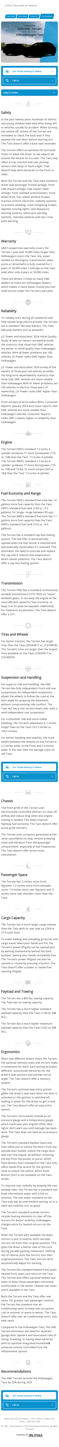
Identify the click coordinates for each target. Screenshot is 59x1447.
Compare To (34, 16)
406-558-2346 (33, 1421)
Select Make (11, 16)
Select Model (22, 16)
